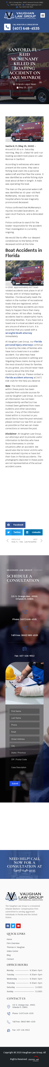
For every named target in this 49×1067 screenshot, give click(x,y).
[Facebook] (7, 926)
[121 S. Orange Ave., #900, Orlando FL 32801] (24, 589)
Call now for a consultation (25, 25)
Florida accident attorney (19, 377)
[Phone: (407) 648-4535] (24, 612)
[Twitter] (13, 926)
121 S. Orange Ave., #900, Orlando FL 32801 (24, 597)
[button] (42, 15)
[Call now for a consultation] (7, 27)
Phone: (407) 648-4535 (24, 619)
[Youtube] (18, 926)
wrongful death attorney (18, 333)
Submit (15, 783)
